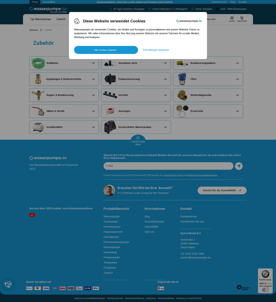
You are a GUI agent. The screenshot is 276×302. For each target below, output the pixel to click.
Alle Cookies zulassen (105, 50)
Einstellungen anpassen (156, 49)
